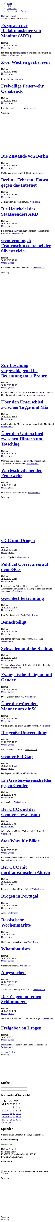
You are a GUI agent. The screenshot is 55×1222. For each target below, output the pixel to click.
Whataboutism (15, 948)
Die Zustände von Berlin (24, 156)
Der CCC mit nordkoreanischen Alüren (25, 870)
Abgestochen (13, 972)
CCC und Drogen (18, 540)
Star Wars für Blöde (20, 840)
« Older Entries (8, 1052)
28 (11, 1120)
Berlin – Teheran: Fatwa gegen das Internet (24, 182)
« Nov (4, 1122)
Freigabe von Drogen (21, 1027)
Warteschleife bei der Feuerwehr (21, 473)
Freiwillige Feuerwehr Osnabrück (22, 88)
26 (5, 1120)
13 (8, 1113)
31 (19, 1120)
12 (5, 1113)
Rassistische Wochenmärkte (16, 922)
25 (3, 1120)
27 (8, 1120)
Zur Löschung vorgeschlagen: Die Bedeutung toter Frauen (24, 370)
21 (11, 1116)
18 (3, 1116)
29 (14, 1120)
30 (17, 1120)
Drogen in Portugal (19, 896)
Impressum (11, 8)
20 (8, 1116)
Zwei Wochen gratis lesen (25, 62)
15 (14, 1113)
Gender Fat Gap (17, 756)
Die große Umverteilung (24, 732)
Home (9, 3)
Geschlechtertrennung (22, 598)
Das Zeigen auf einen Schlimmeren (21, 999)
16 (17, 1113)
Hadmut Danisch (8, 16)
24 (19, 1116)
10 (19, 1110)
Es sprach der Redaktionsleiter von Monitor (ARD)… (21, 30)
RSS (9, 6)
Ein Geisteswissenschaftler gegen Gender (26, 783)
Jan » (10, 1122)
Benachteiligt (14, 622)
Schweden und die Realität (27, 648)
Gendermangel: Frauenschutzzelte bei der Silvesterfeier (26, 245)
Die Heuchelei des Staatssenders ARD (19, 211)
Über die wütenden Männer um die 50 (19, 706)
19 (5, 1116)
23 (17, 1116)
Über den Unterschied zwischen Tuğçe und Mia (24, 404)
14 (11, 1113)
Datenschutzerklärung (16, 11)
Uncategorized (7, 48)
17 (19, 1113)
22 (14, 1116)
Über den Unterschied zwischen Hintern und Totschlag (22, 439)
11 (3, 1113)
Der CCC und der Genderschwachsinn (20, 812)
